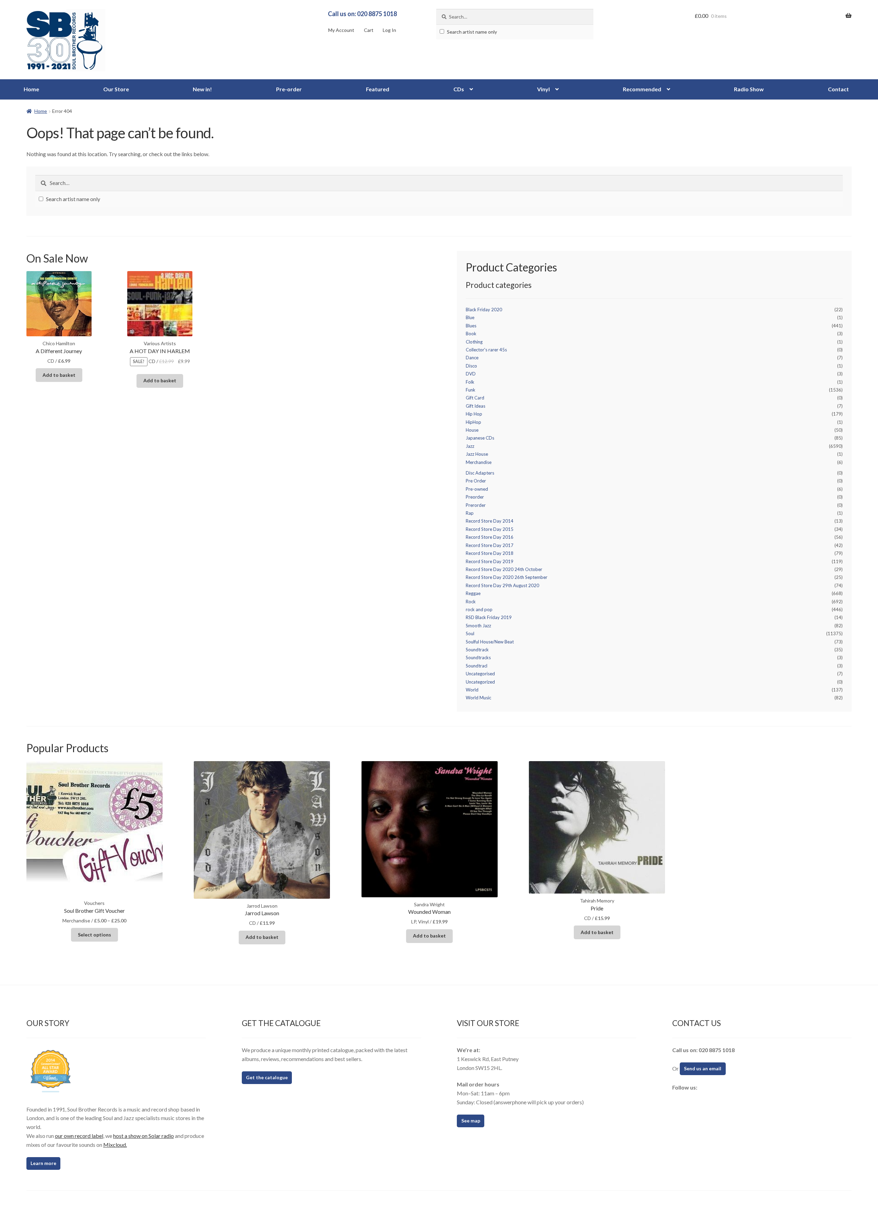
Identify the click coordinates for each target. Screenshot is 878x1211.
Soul (470, 633)
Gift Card (475, 397)
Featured (377, 89)
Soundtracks (478, 657)
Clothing (474, 342)
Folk (470, 382)
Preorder (475, 497)
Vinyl (543, 89)
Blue (470, 317)
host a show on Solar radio (143, 1135)
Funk (470, 390)
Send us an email (702, 1068)
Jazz (470, 446)
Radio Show (749, 89)
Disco (471, 366)
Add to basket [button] (59, 375)
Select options (94, 935)
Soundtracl (476, 665)
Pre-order (289, 89)
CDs (458, 89)
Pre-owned (477, 489)
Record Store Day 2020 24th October (504, 569)
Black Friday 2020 (484, 309)
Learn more (43, 1163)
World (472, 689)
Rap (470, 513)
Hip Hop (474, 414)
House (472, 430)
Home (31, 89)
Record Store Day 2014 (489, 521)
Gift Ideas (475, 406)
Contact (838, 89)
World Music (478, 697)
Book (471, 333)
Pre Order (476, 481)
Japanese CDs (480, 438)
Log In (389, 30)
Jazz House (477, 454)
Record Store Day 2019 (489, 561)
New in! (202, 89)
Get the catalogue (267, 1077)
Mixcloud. (115, 1144)
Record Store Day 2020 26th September (506, 577)
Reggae (473, 593)
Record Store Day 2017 (489, 545)
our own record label (79, 1135)
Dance (472, 357)
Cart (368, 30)
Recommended (642, 89)
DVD (471, 373)
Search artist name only (471, 32)
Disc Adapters (480, 473)
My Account (341, 30)
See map (470, 1120)
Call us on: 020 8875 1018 (362, 14)
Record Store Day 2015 (489, 529)
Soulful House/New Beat (490, 641)
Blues (471, 325)
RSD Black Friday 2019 (489, 617)
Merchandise (478, 462)
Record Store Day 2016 (489, 537)
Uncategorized (480, 682)
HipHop (473, 422)
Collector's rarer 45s (486, 349)
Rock (471, 601)
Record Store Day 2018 (489, 553)
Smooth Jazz (478, 625)
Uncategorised (480, 673)
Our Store (116, 89)
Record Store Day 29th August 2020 (502, 585)
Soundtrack (477, 649)
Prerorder (476, 505)
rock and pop (479, 609)
